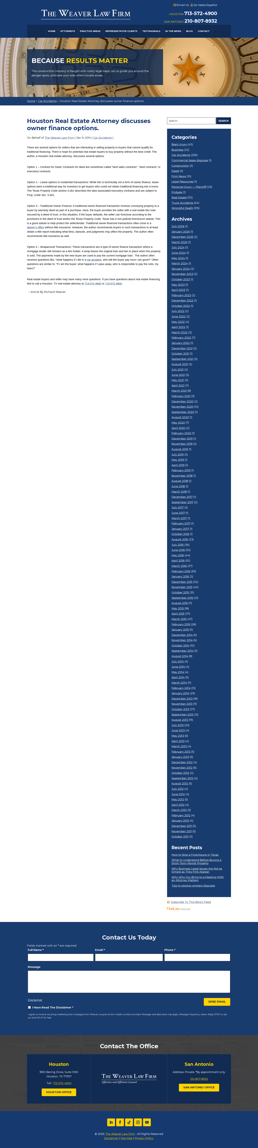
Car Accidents (102, 137)
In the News (173, 31)
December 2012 (182, 762)
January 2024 (181, 268)
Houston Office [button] (59, 1092)
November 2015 (182, 587)
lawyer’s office (35, 227)
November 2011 (182, 831)
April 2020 (178, 428)
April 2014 (178, 677)
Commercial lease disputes (190, 160)
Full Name (36, 950)
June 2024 (179, 253)
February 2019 (181, 470)
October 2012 (180, 773)
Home (51, 31)
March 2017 (179, 518)
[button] (255, 1126)
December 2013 (182, 698)
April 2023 (178, 290)
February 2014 (181, 688)
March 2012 (179, 810)
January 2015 (180, 629)
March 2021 (179, 390)
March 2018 (179, 491)
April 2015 (178, 613)
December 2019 (182, 438)
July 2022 (178, 311)
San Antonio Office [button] (199, 1087)
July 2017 (178, 507)
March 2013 (179, 746)
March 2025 (179, 242)
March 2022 (180, 332)
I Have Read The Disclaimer (52, 1007)
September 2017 (182, 502)
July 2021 (178, 369)
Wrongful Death (182, 208)
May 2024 (178, 258)
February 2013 (181, 751)
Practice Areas (90, 31)
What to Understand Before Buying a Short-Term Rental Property (196, 862)
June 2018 (178, 486)
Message (34, 967)
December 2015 (182, 582)
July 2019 (178, 454)
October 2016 (180, 534)
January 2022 (181, 343)
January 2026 (181, 231)
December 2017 (182, 497)
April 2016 (178, 560)
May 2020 (178, 422)
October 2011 (180, 836)
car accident (94, 259)
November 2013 (182, 704)
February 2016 (181, 571)
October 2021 (180, 353)
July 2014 (178, 661)
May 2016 (178, 555)
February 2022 (181, 337)
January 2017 (180, 529)
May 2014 (178, 672)
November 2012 (182, 767)
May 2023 (178, 284)
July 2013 (178, 725)
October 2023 (181, 279)
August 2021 (180, 364)
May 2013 (178, 735)
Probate (177, 192)
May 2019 (178, 459)
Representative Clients (121, 31)
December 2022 (182, 300)
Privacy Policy (144, 1138)
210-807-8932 (201, 21)
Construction (180, 165)
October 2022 (181, 306)
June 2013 (178, 730)
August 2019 (180, 449)
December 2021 (182, 348)
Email (100, 950)
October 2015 (180, 592)
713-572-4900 (200, 13)
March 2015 (179, 619)
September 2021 (182, 359)
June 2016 (178, 550)
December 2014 (182, 635)
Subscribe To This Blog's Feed (191, 902)
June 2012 (178, 794)
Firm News (179, 176)
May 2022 (178, 322)
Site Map (126, 1138)
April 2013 (178, 741)
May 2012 (178, 799)
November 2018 (182, 475)
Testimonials (151, 31)
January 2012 (180, 820)
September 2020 (183, 412)
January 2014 (180, 693)
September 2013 (182, 714)
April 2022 (178, 327)
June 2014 (178, 666)
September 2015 (182, 598)
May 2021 (178, 380)
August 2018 (180, 481)
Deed (175, 171)
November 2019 (182, 444)
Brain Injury (179, 144)
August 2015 (180, 603)
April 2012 (178, 805)
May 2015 (178, 608)
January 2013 (180, 757)
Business (177, 149)
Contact (204, 31)
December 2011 (182, 826)
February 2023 (181, 295)
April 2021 (178, 385)
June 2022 (179, 316)
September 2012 (182, 778)
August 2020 (180, 417)
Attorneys (67, 31)
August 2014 (180, 656)
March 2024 (180, 263)
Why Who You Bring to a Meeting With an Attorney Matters (198, 879)
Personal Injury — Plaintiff (189, 187)
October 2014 (180, 645)
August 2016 (180, 539)
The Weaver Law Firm (59, 137)
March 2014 (179, 682)
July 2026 (178, 226)
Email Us (183, 5)
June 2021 (178, 375)
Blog (189, 31)
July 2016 (178, 544)
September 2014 (183, 651)
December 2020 (183, 401)
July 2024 (178, 247)
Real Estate (179, 197)
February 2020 (181, 433)
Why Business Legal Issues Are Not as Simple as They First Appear (197, 870)
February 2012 (181, 815)
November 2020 (182, 406)
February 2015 (181, 624)
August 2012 (180, 783)
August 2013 (180, 720)
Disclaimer (35, 1000)
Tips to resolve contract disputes (193, 885)
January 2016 (180, 576)
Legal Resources (183, 181)
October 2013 (180, 709)
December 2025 (182, 237)
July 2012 (178, 789)
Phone (169, 950)
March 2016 (179, 566)
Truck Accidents (182, 203)
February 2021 (181, 396)
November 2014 (182, 640)
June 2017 (178, 513)
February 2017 (181, 523)
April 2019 (178, 465)
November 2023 (182, 274)
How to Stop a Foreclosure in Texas (195, 854)
